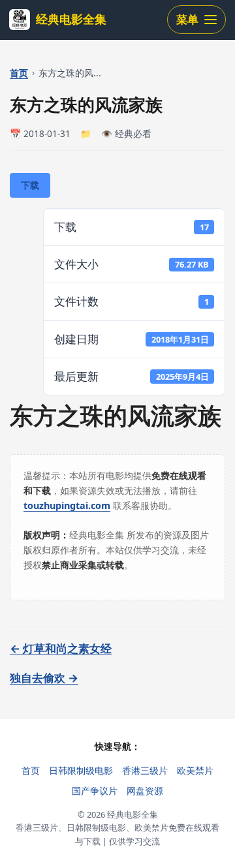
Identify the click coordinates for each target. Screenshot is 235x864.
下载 (30, 185)
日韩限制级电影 (81, 770)
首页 (19, 73)
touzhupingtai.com (67, 505)
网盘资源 (145, 790)
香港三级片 (145, 770)
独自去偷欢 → (44, 677)
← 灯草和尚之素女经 (61, 648)
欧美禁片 (195, 770)
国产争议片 (95, 790)
